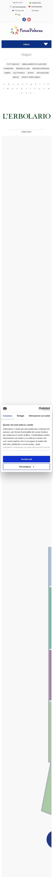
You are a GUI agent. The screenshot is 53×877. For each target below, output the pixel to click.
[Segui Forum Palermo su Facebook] (24, 19)
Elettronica (19, 73)
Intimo (31, 73)
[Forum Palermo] (26, 35)
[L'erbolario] (26, 128)
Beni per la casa (23, 69)
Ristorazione (43, 73)
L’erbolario (26, 132)
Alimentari (8, 69)
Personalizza (25, 466)
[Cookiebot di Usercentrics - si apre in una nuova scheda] (39, 408)
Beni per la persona (41, 69)
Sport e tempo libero (31, 77)
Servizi (16, 77)
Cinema (7, 73)
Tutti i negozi (13, 64)
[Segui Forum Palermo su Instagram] (29, 19)
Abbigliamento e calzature (34, 64)
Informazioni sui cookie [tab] (39, 416)
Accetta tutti (26, 459)
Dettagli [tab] (20, 416)
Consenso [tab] (7, 416)
